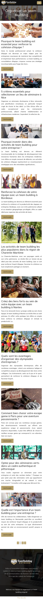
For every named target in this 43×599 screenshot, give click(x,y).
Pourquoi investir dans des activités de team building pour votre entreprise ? (19, 144)
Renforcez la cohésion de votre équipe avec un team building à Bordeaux (19, 194)
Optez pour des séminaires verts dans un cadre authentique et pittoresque (20, 465)
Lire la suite (7, 69)
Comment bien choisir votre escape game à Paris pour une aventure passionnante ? (21, 416)
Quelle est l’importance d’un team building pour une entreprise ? (20, 511)
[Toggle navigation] (39, 2)
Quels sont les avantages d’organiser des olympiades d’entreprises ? (17, 358)
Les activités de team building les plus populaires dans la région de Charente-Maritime (20, 249)
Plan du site (21, 598)
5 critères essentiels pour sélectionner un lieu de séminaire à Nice (21, 94)
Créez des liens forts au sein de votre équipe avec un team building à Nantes (19, 304)
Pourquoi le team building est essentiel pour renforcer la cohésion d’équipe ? (18, 44)
